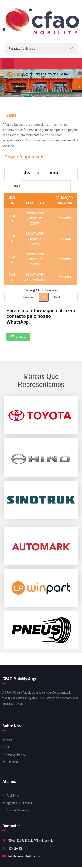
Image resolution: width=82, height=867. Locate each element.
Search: (16, 186)
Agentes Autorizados (19, 803)
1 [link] (43, 297)
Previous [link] (28, 297)
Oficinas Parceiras (17, 810)
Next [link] (57, 297)
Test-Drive (12, 795)
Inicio (9, 740)
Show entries (41, 172)
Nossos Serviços (16, 754)
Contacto (12, 762)
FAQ (9, 747)
